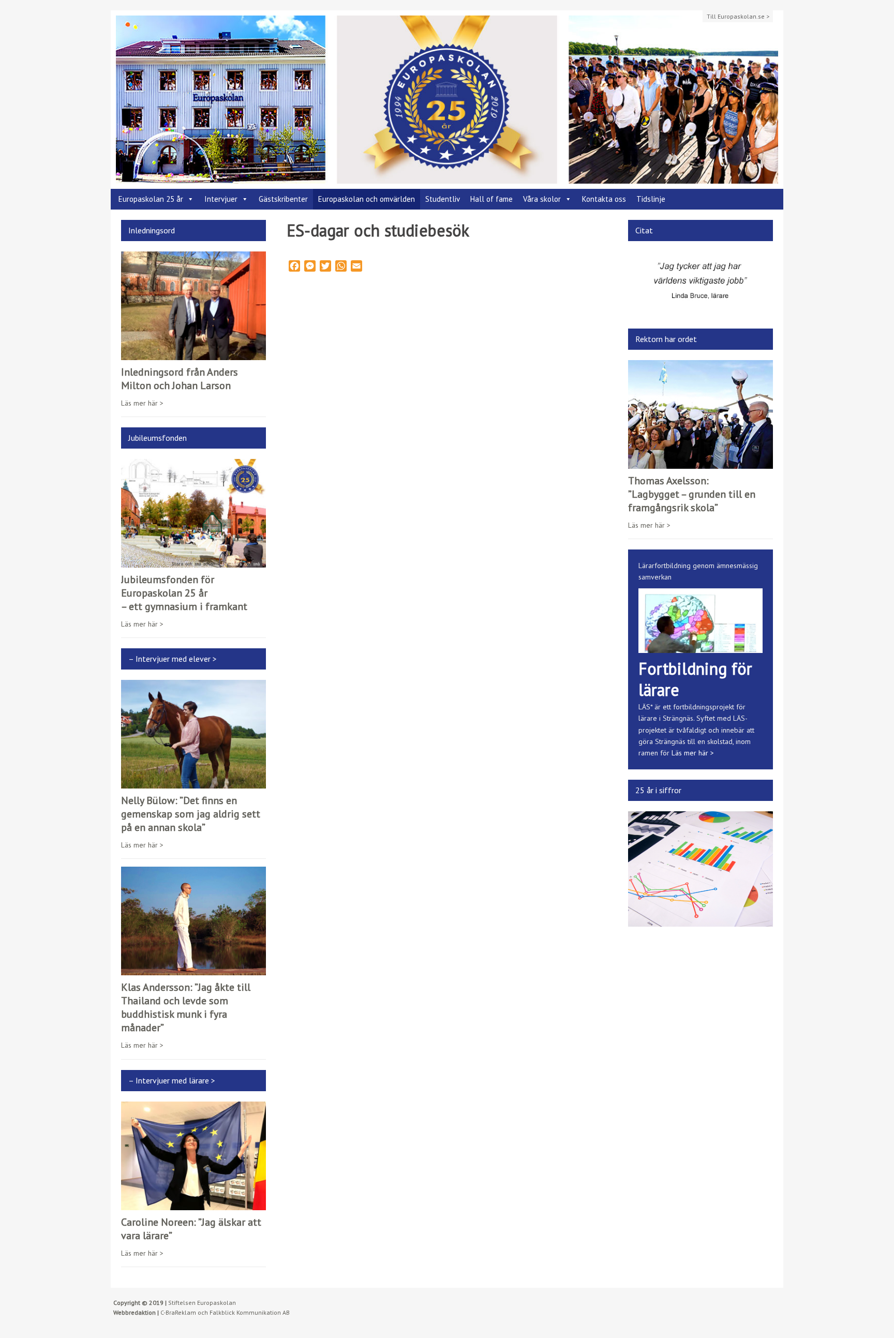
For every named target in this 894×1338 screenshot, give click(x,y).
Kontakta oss (604, 199)
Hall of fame (491, 199)
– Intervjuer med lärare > (171, 1080)
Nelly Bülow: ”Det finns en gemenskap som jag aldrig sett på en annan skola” (190, 814)
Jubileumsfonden (157, 438)
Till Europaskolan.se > (738, 16)
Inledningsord (151, 230)
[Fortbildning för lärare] (700, 646)
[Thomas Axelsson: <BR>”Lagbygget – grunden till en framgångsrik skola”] (700, 462)
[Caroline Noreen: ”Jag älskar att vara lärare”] (193, 1204)
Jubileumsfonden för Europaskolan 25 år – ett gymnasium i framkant (184, 593)
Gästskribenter (283, 199)
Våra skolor (542, 199)
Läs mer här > (142, 403)
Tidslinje (650, 199)
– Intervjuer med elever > (172, 658)
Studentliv (442, 199)
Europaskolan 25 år (150, 199)
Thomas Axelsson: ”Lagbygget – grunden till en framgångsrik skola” (691, 494)
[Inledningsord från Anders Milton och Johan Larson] (193, 354)
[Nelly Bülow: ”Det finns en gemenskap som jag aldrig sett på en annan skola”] (193, 782)
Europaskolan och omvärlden (366, 199)
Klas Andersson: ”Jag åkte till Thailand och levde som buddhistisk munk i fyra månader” (185, 1007)
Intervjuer (220, 199)
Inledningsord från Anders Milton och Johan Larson (179, 378)
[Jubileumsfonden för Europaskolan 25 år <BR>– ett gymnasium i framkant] (193, 562)
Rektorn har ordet (666, 339)
